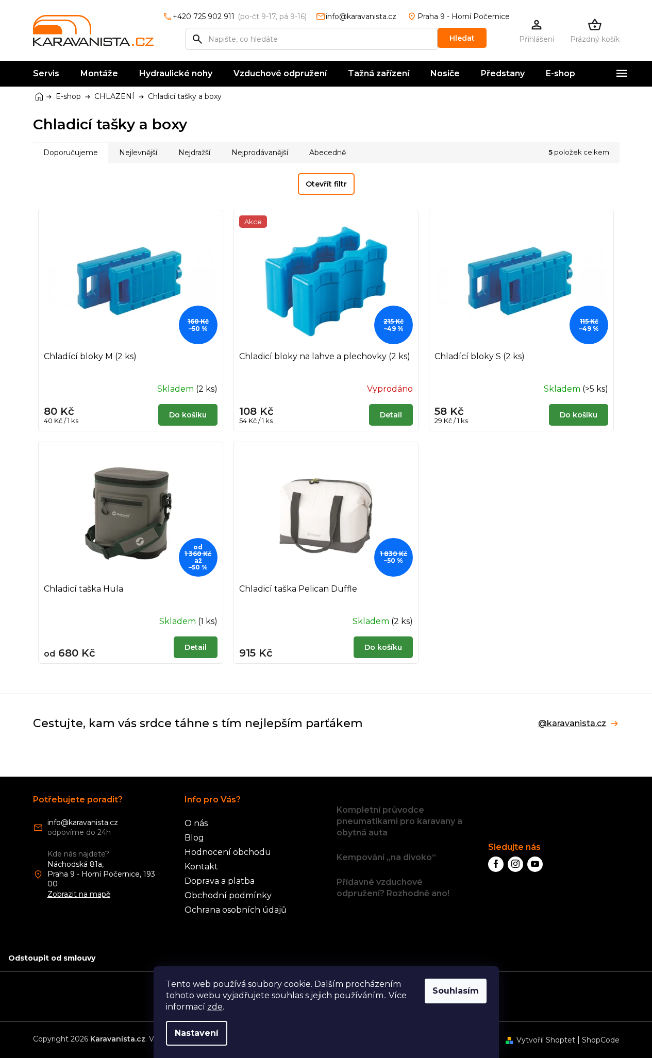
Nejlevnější (138, 152)
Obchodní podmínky (228, 895)
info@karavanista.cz (82, 822)
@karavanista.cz (572, 723)
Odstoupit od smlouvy (51, 958)
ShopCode (601, 1040)
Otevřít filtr (326, 184)
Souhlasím (455, 991)
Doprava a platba (220, 881)
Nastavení (197, 1033)
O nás (196, 823)
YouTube (535, 864)
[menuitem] (46, 74)
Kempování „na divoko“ (386, 857)
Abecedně (327, 152)
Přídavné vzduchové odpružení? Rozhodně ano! (393, 887)
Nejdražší (194, 152)
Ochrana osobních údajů (236, 910)
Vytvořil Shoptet (545, 1040)
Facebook (496, 864)
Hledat (462, 38)
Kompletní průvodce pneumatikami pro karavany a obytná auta (399, 821)
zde (215, 1007)
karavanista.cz (515, 864)
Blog (194, 838)
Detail (391, 414)
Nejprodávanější (259, 152)
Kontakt (201, 866)
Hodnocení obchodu (228, 852)
